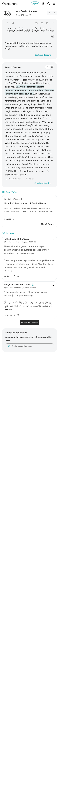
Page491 (20, 15)
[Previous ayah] (49, 13)
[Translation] (52, 67)
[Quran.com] (10, 3)
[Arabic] (47, 67)
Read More (9, 219)
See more (8, 271)
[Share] (42, 22)
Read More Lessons (29, 322)
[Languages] (43, 3)
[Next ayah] (54, 13)
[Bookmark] (12, 22)
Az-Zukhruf (23, 11)
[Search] (48, 3)
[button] (50, 30)
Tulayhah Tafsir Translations (17, 284)
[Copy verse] (36, 22)
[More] (53, 22)
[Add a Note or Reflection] (47, 22)
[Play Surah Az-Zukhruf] (7, 22)
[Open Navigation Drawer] (54, 3)
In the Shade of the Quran (17, 239)
